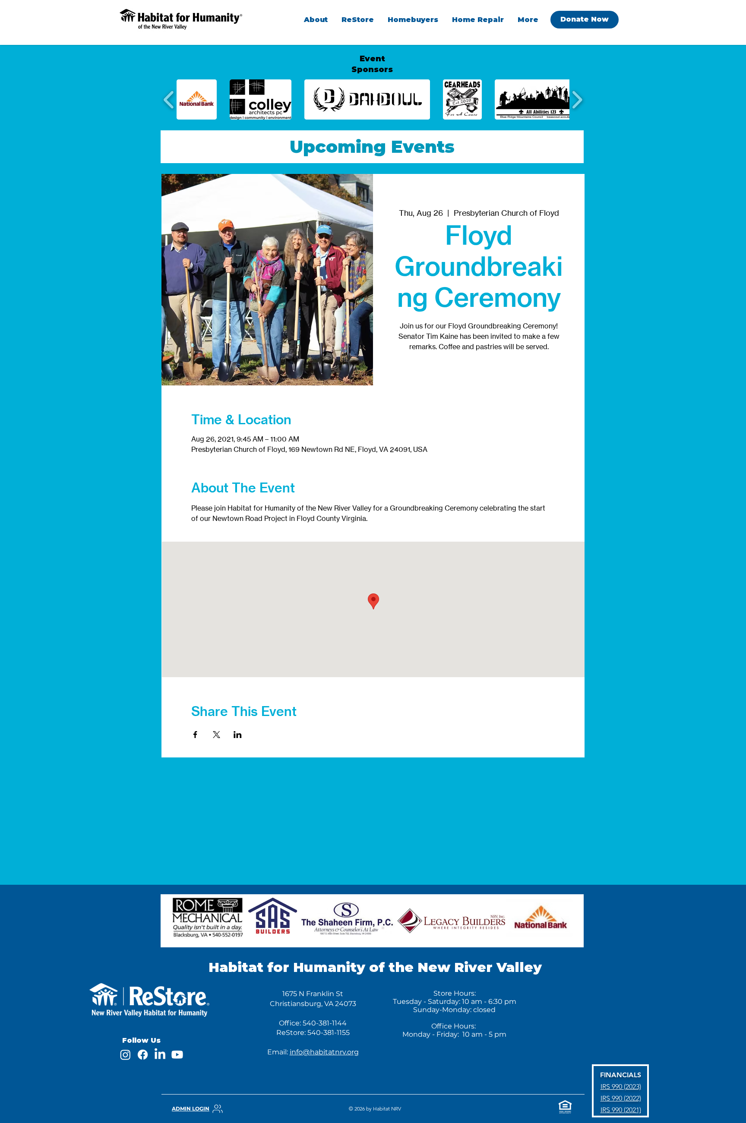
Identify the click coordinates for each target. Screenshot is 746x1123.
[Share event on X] (216, 734)
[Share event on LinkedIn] (238, 734)
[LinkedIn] (160, 1054)
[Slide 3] (383, 928)
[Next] (562, 921)
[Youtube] (177, 1054)
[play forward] (577, 100)
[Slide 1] (361, 928)
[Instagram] (125, 1054)
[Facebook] (142, 1054)
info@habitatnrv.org (324, 1052)
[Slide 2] (372, 928)
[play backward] (169, 100)
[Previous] (181, 921)
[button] (413, 19)
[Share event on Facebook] (195, 734)
